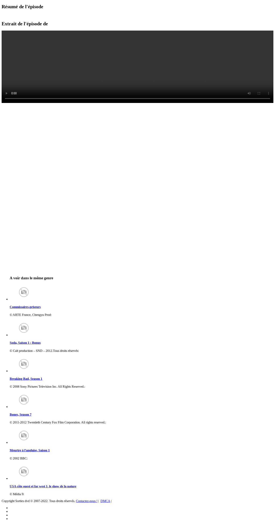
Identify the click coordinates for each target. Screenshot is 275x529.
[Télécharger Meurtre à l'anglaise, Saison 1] (24, 442)
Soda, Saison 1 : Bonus (25, 342)
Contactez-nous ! (86, 501)
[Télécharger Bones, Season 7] (24, 406)
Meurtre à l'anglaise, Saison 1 (30, 450)
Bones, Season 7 (20, 414)
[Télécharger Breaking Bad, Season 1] (24, 371)
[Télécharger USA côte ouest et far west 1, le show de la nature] (24, 478)
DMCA (105, 501)
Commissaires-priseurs (25, 307)
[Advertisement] (25, 113)
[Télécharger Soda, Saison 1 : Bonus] (24, 335)
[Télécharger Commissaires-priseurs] (24, 299)
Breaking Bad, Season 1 (26, 378)
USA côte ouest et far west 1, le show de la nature (43, 486)
